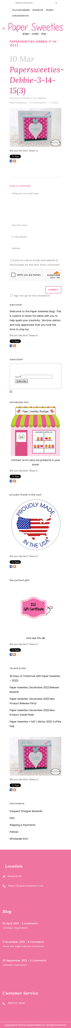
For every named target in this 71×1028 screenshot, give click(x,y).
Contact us (18, 460)
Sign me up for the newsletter (31, 295)
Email (18, 377)
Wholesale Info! (19, 838)
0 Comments (38, 102)
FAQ (12, 818)
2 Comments (30, 923)
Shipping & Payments (22, 825)
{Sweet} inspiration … (16, 965)
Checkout (37, 10)
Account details (21, 10)
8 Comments (36, 942)
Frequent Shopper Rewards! (26, 811)
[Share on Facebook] (11, 161)
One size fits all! (35, 638)
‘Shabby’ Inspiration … (16, 927)
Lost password (20, 15)
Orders (50, 10)
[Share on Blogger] (14, 161)
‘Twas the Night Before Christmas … (24, 946)
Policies (14, 832)
